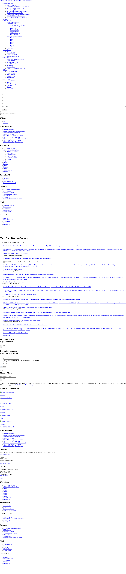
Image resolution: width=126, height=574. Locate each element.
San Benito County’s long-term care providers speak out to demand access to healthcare (28, 274)
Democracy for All (8, 181)
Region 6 (5, 168)
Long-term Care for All (9, 183)
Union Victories (7, 170)
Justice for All (7, 178)
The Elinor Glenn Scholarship (11, 137)
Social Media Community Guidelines (13, 518)
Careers (5, 223)
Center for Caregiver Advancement (12, 198)
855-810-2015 (4, 476)
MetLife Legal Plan (8, 134)
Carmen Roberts (11, 156)
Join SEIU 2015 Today (6, 336)
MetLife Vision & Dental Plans (11, 132)
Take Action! (6, 221)
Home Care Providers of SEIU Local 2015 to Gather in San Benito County (25, 325)
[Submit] (1, 347)
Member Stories (7, 210)
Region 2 (5, 162)
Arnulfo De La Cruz (12, 151)
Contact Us (6, 171)
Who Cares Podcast (8, 205)
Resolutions (6, 195)
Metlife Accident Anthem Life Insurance (14, 131)
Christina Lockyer (12, 157)
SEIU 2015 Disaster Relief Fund (12, 140)
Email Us (2, 478)
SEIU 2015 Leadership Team (11, 150)
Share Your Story (8, 219)
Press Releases (7, 207)
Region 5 (5, 167)
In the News (6, 208)
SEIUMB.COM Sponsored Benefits (13, 135)
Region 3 (5, 164)
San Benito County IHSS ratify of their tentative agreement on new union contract (27, 258)
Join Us (5, 123)
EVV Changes (7, 191)
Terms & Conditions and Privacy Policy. (22, 384)
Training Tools (7, 197)
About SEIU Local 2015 (10, 148)
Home (5, 121)
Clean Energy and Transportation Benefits (14, 139)
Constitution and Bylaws (10, 194)
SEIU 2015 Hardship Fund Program (13, 142)
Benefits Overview (8, 129)
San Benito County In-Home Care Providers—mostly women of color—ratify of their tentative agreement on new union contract (40, 245)
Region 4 (5, 165)
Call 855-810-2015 (5, 454)
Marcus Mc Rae (11, 154)
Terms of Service (8, 517)
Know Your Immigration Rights (12, 189)
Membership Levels (8, 192)
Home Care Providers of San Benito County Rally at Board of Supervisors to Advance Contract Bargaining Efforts (36, 312)
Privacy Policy (7, 520)
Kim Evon (10, 153)
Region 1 (5, 161)
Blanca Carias (10, 159)
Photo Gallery (7, 211)
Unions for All (7, 180)
